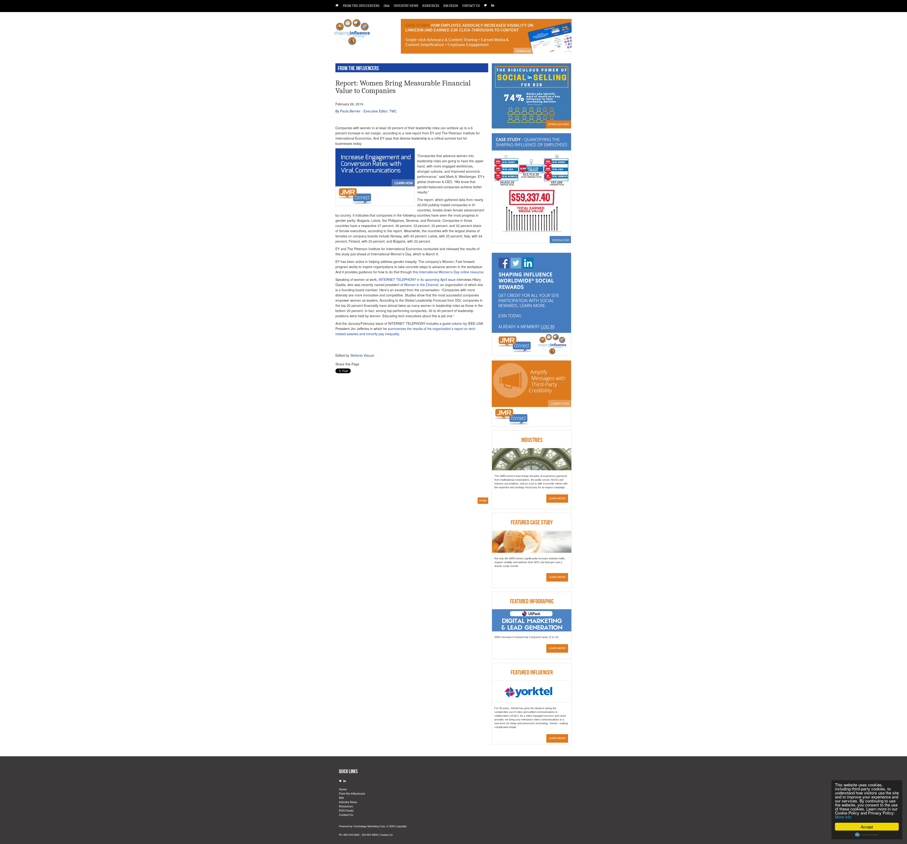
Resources (430, 6)
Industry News (406, 6)
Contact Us (471, 6)
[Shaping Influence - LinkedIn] (494, 5)
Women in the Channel (421, 284)
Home (343, 789)
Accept (867, 827)
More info (843, 817)
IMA (386, 6)
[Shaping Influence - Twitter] (487, 5)
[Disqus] (410, 435)
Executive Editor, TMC (380, 111)
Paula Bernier (350, 111)
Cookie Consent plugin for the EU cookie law (867, 834)
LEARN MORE (557, 498)
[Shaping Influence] (339, 5)
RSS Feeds (450, 6)
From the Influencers (361, 6)
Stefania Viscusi (362, 355)
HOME (483, 500)
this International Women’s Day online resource (448, 272)
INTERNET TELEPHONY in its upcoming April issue (417, 279)
